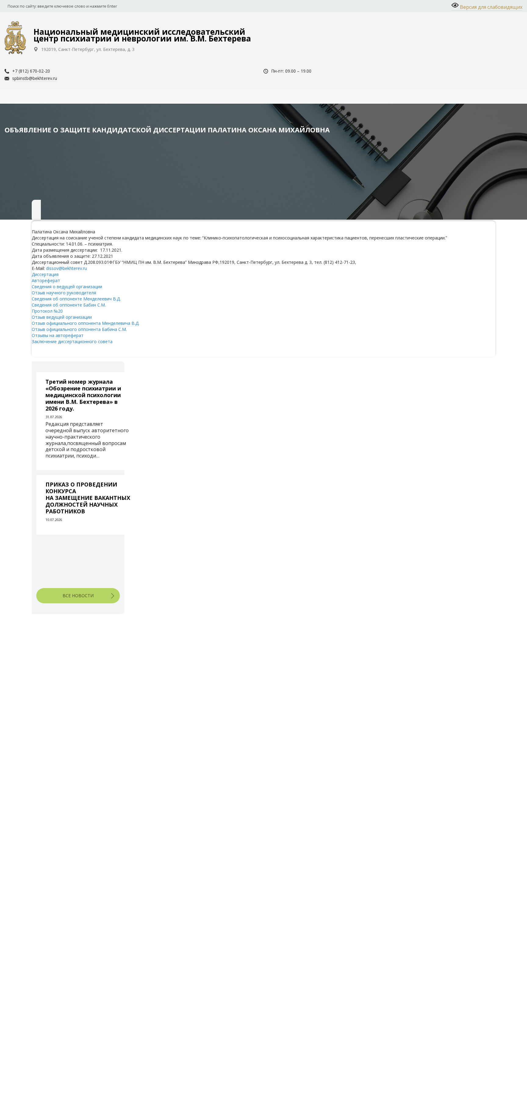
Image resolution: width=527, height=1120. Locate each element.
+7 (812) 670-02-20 (31, 71)
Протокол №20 (47, 311)
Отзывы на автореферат (58, 335)
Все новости (78, 595)
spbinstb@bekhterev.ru (34, 78)
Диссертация (45, 274)
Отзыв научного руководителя (64, 293)
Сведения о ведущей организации (67, 286)
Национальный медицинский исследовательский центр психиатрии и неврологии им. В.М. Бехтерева (142, 35)
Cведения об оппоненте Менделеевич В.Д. (76, 299)
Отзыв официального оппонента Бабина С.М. (79, 329)
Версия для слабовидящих (490, 7)
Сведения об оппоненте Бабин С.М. (69, 305)
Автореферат (46, 280)
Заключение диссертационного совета (72, 341)
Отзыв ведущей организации (62, 317)
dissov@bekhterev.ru (66, 268)
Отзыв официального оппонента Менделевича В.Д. (85, 323)
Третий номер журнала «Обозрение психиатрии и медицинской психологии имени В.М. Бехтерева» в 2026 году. (83, 395)
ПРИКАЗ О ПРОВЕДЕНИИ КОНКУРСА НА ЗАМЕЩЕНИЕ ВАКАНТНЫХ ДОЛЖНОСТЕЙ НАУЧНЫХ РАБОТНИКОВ (87, 498)
